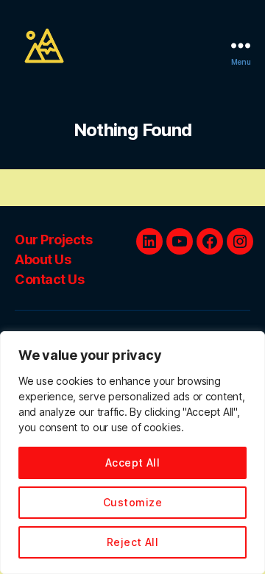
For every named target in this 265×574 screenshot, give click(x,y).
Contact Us (49, 279)
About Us (43, 259)
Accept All (132, 462)
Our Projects (53, 239)
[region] (132, 452)
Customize (132, 502)
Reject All (133, 542)
